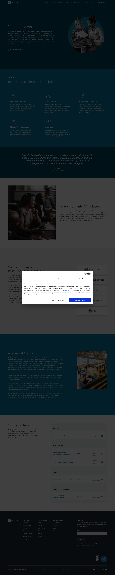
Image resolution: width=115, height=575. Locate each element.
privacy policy (67, 290)
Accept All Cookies (80, 300)
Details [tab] (57, 278)
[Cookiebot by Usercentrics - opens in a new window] (84, 274)
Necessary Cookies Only (57, 300)
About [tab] (81, 278)
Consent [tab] (34, 278)
